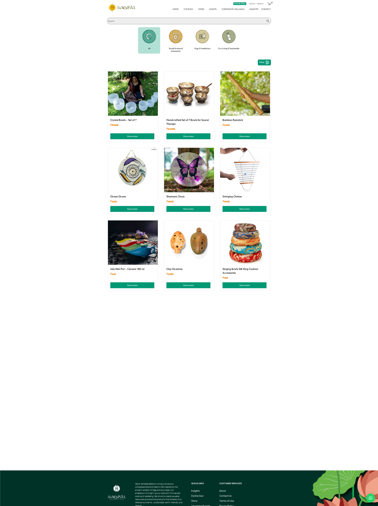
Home (176, 9)
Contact (266, 9)
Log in (252, 4)
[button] (370, 498)
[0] (269, 3)
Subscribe (245, 454)
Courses (188, 9)
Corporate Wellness (233, 9)
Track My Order (239, 4)
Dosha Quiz (197, 495)
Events (213, 9)
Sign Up (260, 4)
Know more (132, 136)
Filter (262, 62)
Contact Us (225, 495)
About (222, 490)
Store (201, 9)
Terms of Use (226, 500)
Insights (254, 9)
